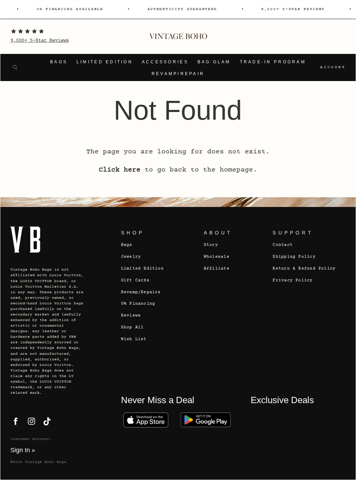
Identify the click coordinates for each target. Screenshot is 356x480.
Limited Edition (104, 61)
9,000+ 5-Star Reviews (39, 40)
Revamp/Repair (178, 73)
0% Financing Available (67, 9)
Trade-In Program (273, 61)
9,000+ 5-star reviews (291, 9)
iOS (146, 420)
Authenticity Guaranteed (180, 9)
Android (206, 420)
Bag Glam (214, 61)
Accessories (165, 61)
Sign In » (22, 450)
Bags (58, 61)
